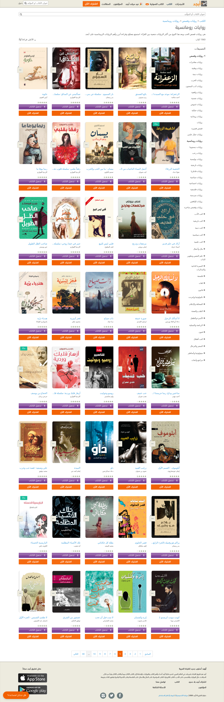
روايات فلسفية (196, 189)
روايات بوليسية (196, 159)
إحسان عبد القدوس (40, 620)
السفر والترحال (197, 346)
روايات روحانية (196, 116)
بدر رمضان (109, 97)
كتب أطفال (199, 339)
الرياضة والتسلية (197, 325)
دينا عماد (110, 321)
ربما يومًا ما (41, 168)
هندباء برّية (42, 318)
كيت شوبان (142, 172)
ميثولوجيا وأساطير (196, 353)
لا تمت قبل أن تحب (104, 617)
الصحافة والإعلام (197, 304)
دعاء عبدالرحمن (107, 471)
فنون (202, 332)
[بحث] (21, 14)
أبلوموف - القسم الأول (169, 467)
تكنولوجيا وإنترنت (196, 297)
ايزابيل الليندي (141, 321)
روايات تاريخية (196, 165)
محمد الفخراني (108, 620)
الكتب (202, 21)
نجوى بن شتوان (141, 471)
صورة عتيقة (140, 318)
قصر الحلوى (140, 542)
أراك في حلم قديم (171, 243)
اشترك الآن (165, 113)
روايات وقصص (189, 21)
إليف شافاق (142, 546)
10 (94, 653)
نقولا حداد (176, 172)
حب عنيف (141, 393)
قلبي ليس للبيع (106, 243)
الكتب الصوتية (155, 4)
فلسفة (201, 276)
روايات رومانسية (171, 21)
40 (83, 653)
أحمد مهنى (176, 396)
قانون (201, 290)
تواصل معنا (160, 682)
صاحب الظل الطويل (37, 243)
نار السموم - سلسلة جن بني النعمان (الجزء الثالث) (99, 94)
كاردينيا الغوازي (75, 97)
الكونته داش (43, 546)
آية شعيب (77, 546)
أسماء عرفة (175, 247)
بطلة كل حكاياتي (105, 542)
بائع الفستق (140, 94)
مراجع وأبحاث (198, 360)
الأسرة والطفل (197, 318)
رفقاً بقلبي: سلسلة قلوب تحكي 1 (66, 168)
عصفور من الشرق (71, 617)
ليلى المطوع (109, 247)
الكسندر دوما (175, 620)
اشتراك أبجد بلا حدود (197, 682)
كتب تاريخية (199, 221)
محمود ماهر (76, 321)
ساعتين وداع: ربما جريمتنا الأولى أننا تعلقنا (165, 393)
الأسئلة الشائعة (159, 687)
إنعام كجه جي (75, 471)
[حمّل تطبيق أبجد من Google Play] (32, 690)
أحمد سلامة (175, 97)
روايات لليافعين (196, 201)
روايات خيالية (197, 110)
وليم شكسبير (109, 396)
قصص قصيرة (197, 128)
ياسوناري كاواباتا (41, 321)
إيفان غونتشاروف (174, 471)
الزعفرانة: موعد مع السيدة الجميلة (165, 94)
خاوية (44, 94)
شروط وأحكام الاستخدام (167, 695)
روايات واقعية (196, 92)
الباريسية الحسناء (39, 542)
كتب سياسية (199, 234)
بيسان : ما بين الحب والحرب (99, 168)
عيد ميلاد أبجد (134, 4)
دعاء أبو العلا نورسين (172, 321)
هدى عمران (142, 396)
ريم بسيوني (142, 97)
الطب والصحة (198, 311)
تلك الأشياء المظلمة (70, 542)
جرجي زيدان (43, 396)
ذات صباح (108, 318)
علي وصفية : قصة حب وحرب (33, 467)
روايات (199, 122)
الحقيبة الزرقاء (172, 168)
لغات (202, 283)
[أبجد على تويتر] (111, 696)
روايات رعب (197, 153)
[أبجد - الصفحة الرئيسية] (196, 3)
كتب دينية (200, 227)
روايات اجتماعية (195, 183)
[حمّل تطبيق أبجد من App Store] (32, 678)
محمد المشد (109, 546)
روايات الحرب (196, 80)
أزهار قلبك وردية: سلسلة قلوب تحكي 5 (66, 393)
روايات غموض (196, 104)
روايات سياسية (196, 177)
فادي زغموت (142, 620)
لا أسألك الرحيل (172, 318)
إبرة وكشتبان (140, 617)
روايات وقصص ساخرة (193, 207)
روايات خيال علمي (194, 134)
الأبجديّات (179, 4)
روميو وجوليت (106, 393)
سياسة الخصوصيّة (182, 695)
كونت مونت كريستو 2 (169, 617)
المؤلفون (118, 4)
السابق (148, 653)
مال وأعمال (199, 248)
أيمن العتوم (43, 97)
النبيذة (77, 467)
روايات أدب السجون (194, 86)
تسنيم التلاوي (108, 172)
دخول (20, 3)
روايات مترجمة (196, 195)
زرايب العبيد (140, 467)
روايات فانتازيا (196, 171)
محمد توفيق (43, 471)
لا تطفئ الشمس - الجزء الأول (33, 617)
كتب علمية (199, 241)
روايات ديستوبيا (196, 147)
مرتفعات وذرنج (139, 243)
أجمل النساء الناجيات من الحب (132, 168)
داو (112, 467)
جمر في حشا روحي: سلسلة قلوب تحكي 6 (66, 243)
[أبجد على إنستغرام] (103, 696)
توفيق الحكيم (75, 620)
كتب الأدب (199, 214)
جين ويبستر (43, 247)
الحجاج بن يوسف (39, 393)
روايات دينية (197, 74)
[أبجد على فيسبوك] (120, 696)
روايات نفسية (196, 98)
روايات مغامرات (195, 62)
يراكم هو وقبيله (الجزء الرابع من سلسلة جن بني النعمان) (165, 542)
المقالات (106, 4)
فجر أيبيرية (75, 318)
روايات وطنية (197, 68)
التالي (75, 653)
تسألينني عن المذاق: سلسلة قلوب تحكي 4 (66, 94)
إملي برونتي (142, 247)
